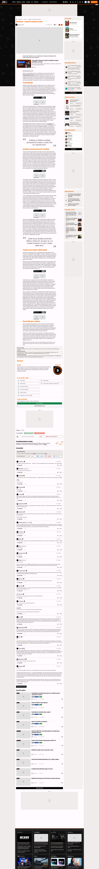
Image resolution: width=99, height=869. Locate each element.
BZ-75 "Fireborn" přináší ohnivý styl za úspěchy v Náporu (40, 867)
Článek (18, 60)
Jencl (20, 617)
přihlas (34, 453)
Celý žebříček (73, 149)
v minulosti (49, 123)
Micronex (20, 594)
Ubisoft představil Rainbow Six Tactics (73, 847)
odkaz (18, 479)
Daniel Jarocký (35, 707)
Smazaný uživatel (22, 522)
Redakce (34, 67)
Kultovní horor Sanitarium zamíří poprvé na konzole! (23, 851)
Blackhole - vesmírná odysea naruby (34, 19)
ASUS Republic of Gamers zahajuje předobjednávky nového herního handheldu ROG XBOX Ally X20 (24, 847)
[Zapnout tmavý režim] (89, 2)
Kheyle (20, 560)
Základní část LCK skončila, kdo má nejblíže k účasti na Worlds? (24, 867)
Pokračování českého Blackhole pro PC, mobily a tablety (45, 759)
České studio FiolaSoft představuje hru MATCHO (44, 740)
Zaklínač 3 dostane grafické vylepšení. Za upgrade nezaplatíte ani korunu (71, 229)
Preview (18, 721)
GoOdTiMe (21, 487)
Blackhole (20, 19)
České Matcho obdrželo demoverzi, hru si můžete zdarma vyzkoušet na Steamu (46, 693)
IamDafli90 (21, 475)
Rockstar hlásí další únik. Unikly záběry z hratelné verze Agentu (23, 843)
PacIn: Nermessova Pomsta (28, 74)
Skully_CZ (21, 578)
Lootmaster (21, 461)
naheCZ (20, 648)
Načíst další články (39, 788)
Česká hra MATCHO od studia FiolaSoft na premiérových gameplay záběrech (45, 731)
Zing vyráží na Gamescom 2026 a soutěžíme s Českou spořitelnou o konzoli (45, 61)
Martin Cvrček (21, 24)
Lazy (20, 636)
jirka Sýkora (21, 468)
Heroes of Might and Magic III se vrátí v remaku (74, 843)
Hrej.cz (67, 216)
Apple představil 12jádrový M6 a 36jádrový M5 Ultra (57, 867)
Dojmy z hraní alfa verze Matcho (39, 721)
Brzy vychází (68, 18)
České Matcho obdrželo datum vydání (41, 712)
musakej (20, 494)
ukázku (45, 444)
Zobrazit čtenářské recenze (39, 405)
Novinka (18, 693)
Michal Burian (21, 503)
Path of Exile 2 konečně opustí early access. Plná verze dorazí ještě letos (71, 213)
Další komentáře (73, 92)
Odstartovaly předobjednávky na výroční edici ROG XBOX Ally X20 (57, 843)
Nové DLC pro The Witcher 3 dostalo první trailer (71, 219)
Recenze (25, 19)
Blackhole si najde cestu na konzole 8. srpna (42, 750)
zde (37, 444)
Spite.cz (67, 220)
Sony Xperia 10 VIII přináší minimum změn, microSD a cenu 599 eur (74, 867)
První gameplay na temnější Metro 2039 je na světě (72, 236)
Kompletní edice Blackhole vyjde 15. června (42, 769)
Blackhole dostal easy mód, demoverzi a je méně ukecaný (46, 778)
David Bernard (35, 726)
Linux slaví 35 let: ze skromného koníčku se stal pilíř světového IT (57, 847)
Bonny (20, 546)
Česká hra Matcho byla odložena (39, 702)
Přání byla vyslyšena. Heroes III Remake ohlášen (71, 224)
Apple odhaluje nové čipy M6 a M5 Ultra (57, 850)
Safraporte (21, 666)
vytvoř (46, 453)
